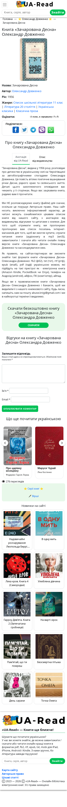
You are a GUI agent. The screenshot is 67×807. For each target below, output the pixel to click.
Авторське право (13, 773)
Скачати (33, 325)
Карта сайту (10, 770)
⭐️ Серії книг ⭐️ (33, 488)
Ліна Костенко (45, 472)
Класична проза (27, 111)
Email (6, 399)
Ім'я (5, 390)
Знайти (57, 12)
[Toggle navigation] (5, 5)
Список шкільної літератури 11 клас (38, 102)
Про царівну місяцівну (14, 469)
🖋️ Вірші (33, 496)
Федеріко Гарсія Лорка (17, 475)
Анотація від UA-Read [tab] (21, 158)
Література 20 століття (19, 107)
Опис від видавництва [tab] (42, 158)
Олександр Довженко (26, 91)
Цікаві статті (10, 777)
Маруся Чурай (47, 468)
